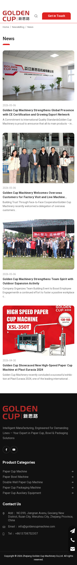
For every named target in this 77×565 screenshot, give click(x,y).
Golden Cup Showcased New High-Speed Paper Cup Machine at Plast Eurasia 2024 (37, 367)
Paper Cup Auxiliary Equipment (22, 493)
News (30, 27)
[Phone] (72, 539)
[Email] (72, 548)
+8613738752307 (26, 533)
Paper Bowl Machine (15, 477)
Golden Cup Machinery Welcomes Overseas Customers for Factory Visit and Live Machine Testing (34, 195)
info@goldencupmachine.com (36, 526)
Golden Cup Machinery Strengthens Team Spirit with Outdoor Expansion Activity (38, 281)
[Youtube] (14, 449)
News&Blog (18, 27)
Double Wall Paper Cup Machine (23, 482)
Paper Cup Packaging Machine (22, 487)
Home (6, 27)
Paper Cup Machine (15, 471)
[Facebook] (6, 449)
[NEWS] (38, 75)
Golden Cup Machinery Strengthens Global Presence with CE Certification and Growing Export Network (38, 112)
